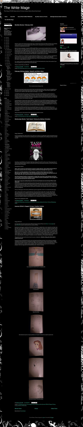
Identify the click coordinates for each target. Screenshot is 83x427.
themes (6, 216)
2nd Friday (7, 102)
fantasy (6, 181)
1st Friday (7, 99)
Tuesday (6, 151)
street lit (6, 214)
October (8, 52)
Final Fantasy (8, 119)
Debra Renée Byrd (70, 27)
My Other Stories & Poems (41, 16)
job (5, 191)
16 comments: (27, 402)
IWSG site (18, 224)
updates (33, 116)
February (33, 68)
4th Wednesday (21, 68)
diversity (7, 179)
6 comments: (26, 66)
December (8, 49)
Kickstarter (37, 68)
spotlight (7, 211)
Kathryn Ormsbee (35, 202)
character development (7, 172)
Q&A (6, 138)
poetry (6, 199)
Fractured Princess (7, 121)
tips (6, 219)
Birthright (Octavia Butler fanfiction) (58, 16)
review (6, 204)
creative (40, 404)
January (8, 88)
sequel (30, 116)
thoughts (7, 218)
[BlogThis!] (32, 66)
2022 (6, 43)
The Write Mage (17, 8)
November (8, 51)
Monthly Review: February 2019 (24, 25)
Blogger (52, 417)
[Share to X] (33, 66)
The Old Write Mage (9, 19)
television (7, 215)
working (7, 226)
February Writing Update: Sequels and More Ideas (29, 71)
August (7, 55)
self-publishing (8, 208)
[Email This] (31, 66)
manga (16, 405)
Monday (6, 133)
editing (6, 180)
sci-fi (6, 207)
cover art (29, 68)
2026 (6, 37)
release (6, 203)
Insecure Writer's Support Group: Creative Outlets (29, 206)
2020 (6, 46)
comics (6, 175)
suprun (43, 417)
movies (6, 195)
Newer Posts (18, 408)
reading (40, 202)
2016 (6, 93)
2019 (6, 48)
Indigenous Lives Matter (7, 125)
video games (7, 223)
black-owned (7, 163)
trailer (6, 220)
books (26, 68)
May (7, 60)
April (7, 61)
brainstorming (8, 170)
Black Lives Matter (7, 114)
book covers (7, 167)
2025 (6, 38)
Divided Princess (8, 116)
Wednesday (53, 202)
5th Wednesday (8, 109)
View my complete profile (71, 29)
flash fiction (7, 183)
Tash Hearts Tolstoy (47, 202)
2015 (6, 95)
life (40, 68)
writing (43, 68)
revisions (7, 206)
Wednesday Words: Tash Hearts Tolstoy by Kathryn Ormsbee (32, 119)
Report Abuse (63, 85)
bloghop (36, 404)
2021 (6, 45)
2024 (6, 40)
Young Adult (7, 155)
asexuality (27, 202)
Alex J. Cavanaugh (49, 223)
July (7, 57)
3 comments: (26, 114)
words (16, 203)
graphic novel (8, 187)
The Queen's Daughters (7, 147)
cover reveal (7, 177)
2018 (6, 90)
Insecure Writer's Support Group (48, 404)
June (7, 58)
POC (6, 137)
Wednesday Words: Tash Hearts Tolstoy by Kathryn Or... (9, 78)
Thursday (7, 150)
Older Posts (54, 408)
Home (6, 16)
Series (6, 142)
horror (6, 188)
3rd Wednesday (21, 116)
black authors (8, 162)
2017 (6, 92)
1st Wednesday (21, 404)
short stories (7, 210)
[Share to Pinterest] (36, 66)
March (7, 63)
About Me (12, 16)
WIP (6, 152)
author (6, 160)
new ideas (26, 116)
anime (33, 404)
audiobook (7, 159)
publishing (7, 200)
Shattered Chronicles (7, 145)
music (6, 196)
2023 (6, 42)
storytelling (7, 212)
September (8, 54)
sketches (19, 405)
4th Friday (7, 106)
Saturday (7, 140)
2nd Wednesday (21, 202)
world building (8, 227)
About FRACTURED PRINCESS (25, 16)
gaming (6, 184)
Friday (6, 123)
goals (6, 185)
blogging (7, 164)
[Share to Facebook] (35, 66)
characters (7, 173)
